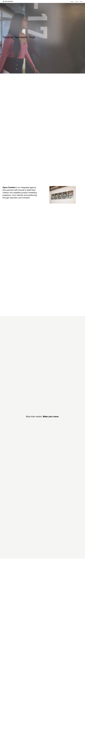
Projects (72, 1)
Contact (81, 1)
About (77, 1)
